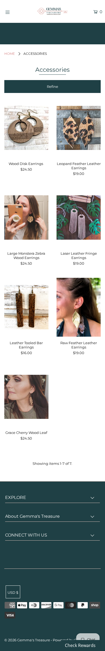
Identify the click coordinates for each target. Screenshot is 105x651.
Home (9, 54)
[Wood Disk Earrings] (26, 127)
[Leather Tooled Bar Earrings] (26, 307)
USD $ (13, 592)
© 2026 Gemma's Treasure (27, 640)
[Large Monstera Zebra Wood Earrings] (26, 217)
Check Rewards (80, 645)
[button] (52, 86)
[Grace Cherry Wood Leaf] (26, 396)
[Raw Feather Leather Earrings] (79, 307)
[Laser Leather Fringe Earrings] (79, 217)
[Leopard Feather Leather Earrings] (79, 127)
